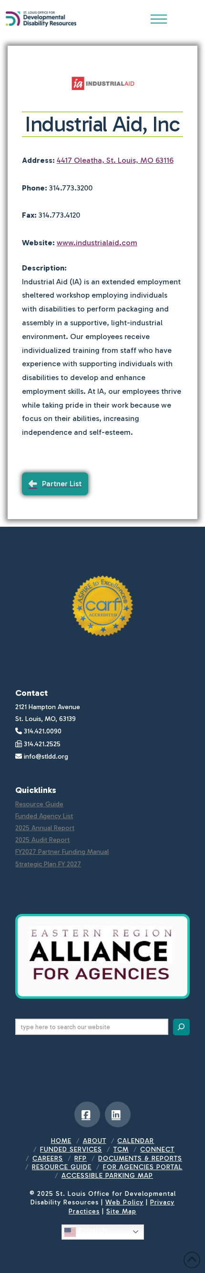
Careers (47, 1158)
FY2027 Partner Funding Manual (62, 852)
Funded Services (71, 1149)
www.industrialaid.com (97, 242)
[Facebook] (87, 1114)
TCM (121, 1149)
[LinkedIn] (118, 1114)
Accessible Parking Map (107, 1176)
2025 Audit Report (42, 840)
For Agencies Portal (143, 1167)
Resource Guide (39, 804)
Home (61, 1141)
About (94, 1141)
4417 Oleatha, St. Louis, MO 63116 (115, 160)
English (91, 1231)
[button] (158, 19)
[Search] (181, 1027)
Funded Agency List (44, 816)
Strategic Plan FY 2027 (48, 864)
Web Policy (124, 1202)
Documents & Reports (140, 1158)
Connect (157, 1149)
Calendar (135, 1141)
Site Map (121, 1211)
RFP (80, 1158)
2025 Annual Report (44, 828)
